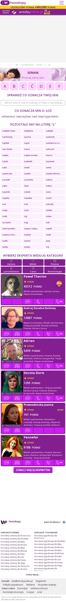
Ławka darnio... (53, 173)
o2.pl (39, 592)
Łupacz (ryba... (31, 228)
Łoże (26, 210)
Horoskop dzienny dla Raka (13, 554)
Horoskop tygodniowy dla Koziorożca (45, 536)
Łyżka (5, 246)
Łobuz (49, 185)
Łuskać (27, 234)
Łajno (27, 143)
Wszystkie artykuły (47, 584)
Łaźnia (49, 179)
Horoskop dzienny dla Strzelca (14, 569)
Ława (48, 167)
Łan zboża (7, 149)
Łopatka (28, 198)
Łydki (5, 240)
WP (17, 65)
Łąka (4, 185)
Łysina (27, 240)
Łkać (26, 185)
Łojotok (6, 191)
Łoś (4, 204)
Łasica (49, 155)
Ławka (27, 173)
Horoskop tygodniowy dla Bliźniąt (49, 553)
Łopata (5, 198)
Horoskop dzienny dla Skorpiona (15, 566)
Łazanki (6, 179)
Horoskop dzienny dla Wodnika (14, 538)
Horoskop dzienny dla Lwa (12, 557)
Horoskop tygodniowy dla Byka (48, 550)
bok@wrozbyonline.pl (22, 581)
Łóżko (49, 216)
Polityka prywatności (13, 584)
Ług (26, 222)
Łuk (47, 222)
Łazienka (28, 179)
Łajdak (5, 143)
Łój (25, 216)
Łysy (48, 240)
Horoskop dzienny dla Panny (13, 560)
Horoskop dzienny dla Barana (14, 544)
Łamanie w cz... (53, 143)
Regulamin (41, 581)
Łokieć (27, 191)
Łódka (49, 210)
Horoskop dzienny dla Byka (13, 548)
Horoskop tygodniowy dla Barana (49, 547)
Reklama (30, 584)
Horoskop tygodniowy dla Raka (48, 556)
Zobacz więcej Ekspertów (33, 470)
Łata (4, 167)
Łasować (50, 161)
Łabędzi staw (8, 130)
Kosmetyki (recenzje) (13, 592)
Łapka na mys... (31, 155)
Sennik (39, 65)
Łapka (5, 155)
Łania (27, 149)
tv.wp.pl (30, 592)
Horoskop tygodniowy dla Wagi (48, 565)
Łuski (48, 234)
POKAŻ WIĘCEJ (32, 574)
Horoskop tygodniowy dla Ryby (48, 544)
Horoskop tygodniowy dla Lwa (47, 559)
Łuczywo (6, 222)
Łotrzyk (49, 204)
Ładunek (50, 136)
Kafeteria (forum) (39, 588)
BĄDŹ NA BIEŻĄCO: (52, 522)
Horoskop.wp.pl (27, 65)
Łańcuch (50, 149)
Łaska (5, 161)
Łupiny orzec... (9, 234)
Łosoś (48, 198)
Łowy (5, 210)
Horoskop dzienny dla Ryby (13, 541)
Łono (48, 191)
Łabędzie (28, 130)
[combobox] (33, 103)
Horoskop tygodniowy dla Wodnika (49, 541)
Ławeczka (7, 173)
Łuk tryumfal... (9, 228)
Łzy (47, 246)
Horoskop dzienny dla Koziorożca (15, 535)
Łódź (4, 216)
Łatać (26, 167)
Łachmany (7, 136)
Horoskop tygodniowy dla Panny (48, 562)
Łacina (27, 136)
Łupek (49, 228)
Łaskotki (28, 161)
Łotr (26, 204)
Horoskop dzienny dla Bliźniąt (14, 551)
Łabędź (49, 130)
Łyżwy (27, 246)
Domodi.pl (22, 588)
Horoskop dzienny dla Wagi (13, 563)
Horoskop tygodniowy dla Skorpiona (45, 569)
